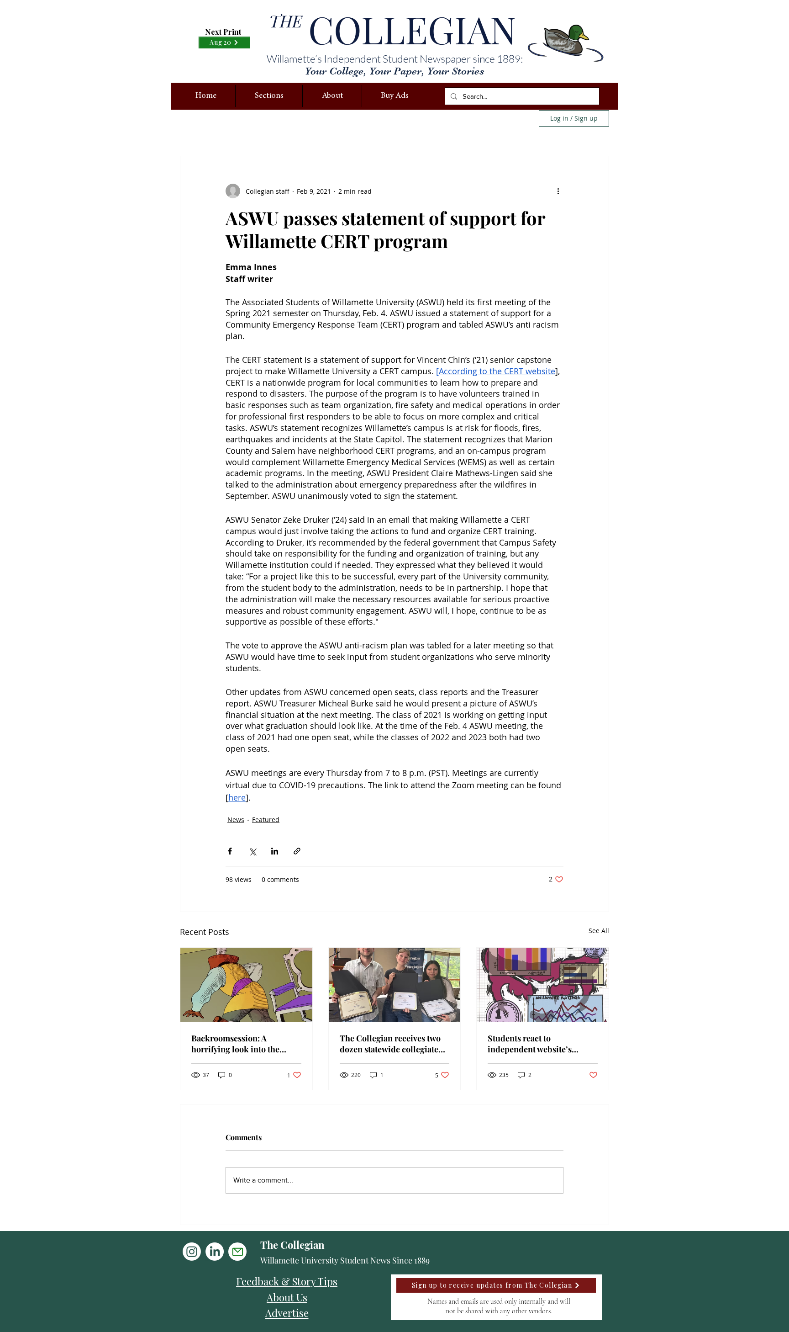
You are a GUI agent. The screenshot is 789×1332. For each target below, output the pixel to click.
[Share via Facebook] (230, 851)
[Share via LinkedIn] (274, 851)
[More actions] (557, 191)
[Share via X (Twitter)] (252, 851)
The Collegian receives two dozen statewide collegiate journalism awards (390, 1044)
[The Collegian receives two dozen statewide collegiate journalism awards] (395, 985)
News (235, 819)
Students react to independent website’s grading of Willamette (530, 1044)
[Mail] (237, 1251)
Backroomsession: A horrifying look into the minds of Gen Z (235, 1044)
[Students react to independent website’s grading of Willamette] (543, 985)
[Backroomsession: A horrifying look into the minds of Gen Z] (246, 985)
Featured (265, 819)
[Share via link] (297, 851)
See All (599, 930)
